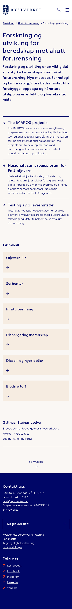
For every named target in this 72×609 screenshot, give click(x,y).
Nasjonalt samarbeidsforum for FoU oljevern (37, 168)
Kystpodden (14, 565)
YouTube (12, 588)
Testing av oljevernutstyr (31, 205)
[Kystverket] (22, 10)
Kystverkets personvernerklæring (23, 534)
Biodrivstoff (16, 386)
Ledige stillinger (12, 547)
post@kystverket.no (15, 501)
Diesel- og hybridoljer (24, 361)
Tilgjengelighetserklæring (18, 543)
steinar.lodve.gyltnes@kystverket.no (36, 428)
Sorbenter (14, 283)
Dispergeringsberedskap (27, 335)
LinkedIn (12, 582)
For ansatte (9, 538)
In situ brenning (19, 309)
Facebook (13, 571)
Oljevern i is (16, 258)
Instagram (13, 576)
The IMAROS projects (28, 122)
